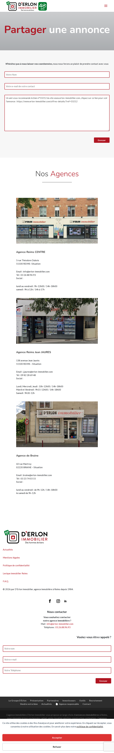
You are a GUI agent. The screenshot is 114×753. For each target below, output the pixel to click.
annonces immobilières (87, 714)
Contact (87, 704)
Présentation (36, 700)
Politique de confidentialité (16, 565)
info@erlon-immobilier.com (60, 623)
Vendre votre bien (29, 704)
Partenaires (53, 700)
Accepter (57, 737)
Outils (82, 700)
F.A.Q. (6, 581)
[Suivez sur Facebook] (49, 601)
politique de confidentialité (90, 726)
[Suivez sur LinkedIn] (65, 601)
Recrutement (95, 700)
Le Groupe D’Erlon (17, 700)
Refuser (57, 746)
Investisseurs (69, 700)
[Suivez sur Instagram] (58, 601)
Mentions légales (11, 557)
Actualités (8, 549)
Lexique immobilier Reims (15, 573)
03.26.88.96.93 (63, 627)
